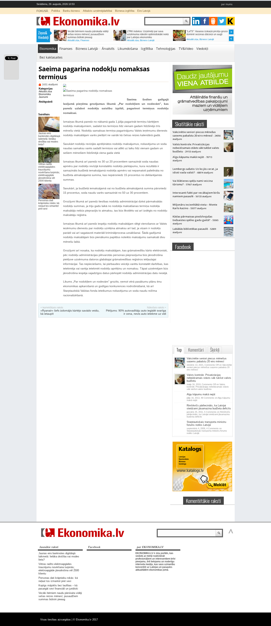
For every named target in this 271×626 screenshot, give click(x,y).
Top (179, 350)
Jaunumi (43, 97)
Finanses (84, 40)
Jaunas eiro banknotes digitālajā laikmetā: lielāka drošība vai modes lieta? (49, 139)
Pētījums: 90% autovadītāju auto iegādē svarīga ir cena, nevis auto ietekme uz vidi (136, 312)
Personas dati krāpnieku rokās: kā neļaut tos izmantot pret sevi (48, 204)
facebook (205, 21)
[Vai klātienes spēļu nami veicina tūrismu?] (228, 187)
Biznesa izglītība (124, 10)
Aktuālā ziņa (72, 40)
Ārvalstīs (108, 48)
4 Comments (207, 430)
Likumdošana (128, 48)
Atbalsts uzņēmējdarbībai (97, 10)
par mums (227, 4)
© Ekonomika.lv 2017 (85, 619)
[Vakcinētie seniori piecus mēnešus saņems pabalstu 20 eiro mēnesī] (228, 138)
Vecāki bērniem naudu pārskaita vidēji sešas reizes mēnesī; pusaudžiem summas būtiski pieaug (87, 34)
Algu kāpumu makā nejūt (188, 157)
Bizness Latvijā (146, 40)
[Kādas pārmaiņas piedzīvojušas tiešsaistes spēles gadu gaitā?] (228, 223)
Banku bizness (71, 10)
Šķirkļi (214, 350)
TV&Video (186, 48)
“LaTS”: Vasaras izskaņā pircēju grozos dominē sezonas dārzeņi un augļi (207, 33)
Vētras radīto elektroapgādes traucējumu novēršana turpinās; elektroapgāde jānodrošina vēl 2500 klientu (49, 172)
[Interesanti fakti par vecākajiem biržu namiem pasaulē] (228, 199)
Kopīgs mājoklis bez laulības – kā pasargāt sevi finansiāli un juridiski (58, 587)
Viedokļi (202, 48)
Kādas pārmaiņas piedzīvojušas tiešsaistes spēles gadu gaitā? (192, 218)
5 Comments (208, 414)
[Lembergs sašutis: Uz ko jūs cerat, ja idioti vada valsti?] (228, 175)
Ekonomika (47, 48)
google (196, 21)
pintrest (213, 21)
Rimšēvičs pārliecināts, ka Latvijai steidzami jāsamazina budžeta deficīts (209, 407)
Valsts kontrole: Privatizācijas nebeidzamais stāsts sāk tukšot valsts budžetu (196, 147)
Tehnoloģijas (165, 48)
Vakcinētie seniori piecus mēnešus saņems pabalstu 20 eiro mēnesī (194, 133)
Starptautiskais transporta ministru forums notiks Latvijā (206, 423)
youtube (230, 21)
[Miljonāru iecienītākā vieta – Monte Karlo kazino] (228, 211)
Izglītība (147, 48)
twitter (222, 21)
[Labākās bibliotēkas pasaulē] (228, 235)
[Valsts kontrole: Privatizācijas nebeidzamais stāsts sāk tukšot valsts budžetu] (228, 151)
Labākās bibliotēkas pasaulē (190, 229)
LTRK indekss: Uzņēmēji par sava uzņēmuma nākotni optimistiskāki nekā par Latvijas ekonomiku (147, 34)
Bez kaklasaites (50, 57)
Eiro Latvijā (143, 10)
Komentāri (196, 350)
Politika (55, 10)
